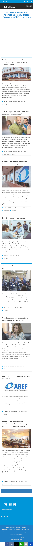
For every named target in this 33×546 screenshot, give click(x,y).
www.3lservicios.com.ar (16, 539)
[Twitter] (28, 1)
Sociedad (6, 207)
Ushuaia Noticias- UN (13, 366)
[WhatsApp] (21, 544)
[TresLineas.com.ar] (8, 6)
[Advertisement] (16, 37)
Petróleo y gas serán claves (13, 218)
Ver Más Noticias (16, 491)
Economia (6, 255)
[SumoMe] (30, 544)
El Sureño (11, 255)
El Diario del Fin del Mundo (14, 101)
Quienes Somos (10, 527)
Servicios (18, 527)
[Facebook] (25, 1)
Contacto (24, 527)
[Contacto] (31, 1)
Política (5, 101)
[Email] (26, 544)
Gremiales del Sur (12, 307)
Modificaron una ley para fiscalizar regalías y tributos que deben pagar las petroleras (15, 424)
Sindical (6, 307)
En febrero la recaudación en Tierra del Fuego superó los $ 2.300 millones (14, 62)
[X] (16, 544)
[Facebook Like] (11, 544)
